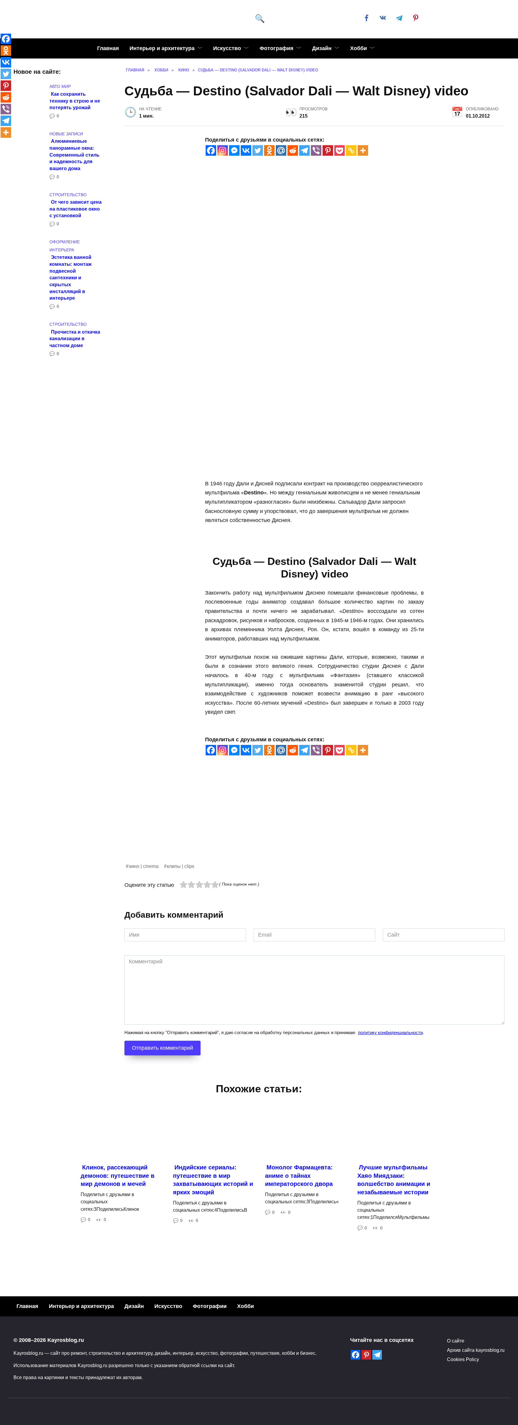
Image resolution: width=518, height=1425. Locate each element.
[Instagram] (222, 150)
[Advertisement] (304, 820)
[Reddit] (292, 150)
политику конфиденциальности (390, 1032)
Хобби (358, 48)
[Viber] (316, 150)
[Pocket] (339, 150)
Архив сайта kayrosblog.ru (476, 1350)
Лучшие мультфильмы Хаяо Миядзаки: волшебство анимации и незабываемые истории (393, 1180)
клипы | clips (180, 866)
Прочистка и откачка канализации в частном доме (74, 338)
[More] (363, 150)
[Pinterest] (328, 150)
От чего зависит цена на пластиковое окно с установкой (75, 208)
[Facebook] (211, 150)
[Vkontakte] (246, 150)
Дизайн (322, 48)
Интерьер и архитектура (162, 48)
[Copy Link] (351, 150)
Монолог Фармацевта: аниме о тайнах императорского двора (299, 1175)
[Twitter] (257, 150)
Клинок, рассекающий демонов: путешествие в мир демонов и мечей (117, 1175)
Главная (108, 48)
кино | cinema (144, 866)
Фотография (276, 48)
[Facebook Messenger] (234, 150)
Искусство (227, 48)
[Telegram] (304, 150)
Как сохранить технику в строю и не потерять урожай (74, 100)
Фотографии (210, 1306)
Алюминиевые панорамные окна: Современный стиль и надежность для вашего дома (74, 154)
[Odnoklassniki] (269, 150)
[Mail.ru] (281, 150)
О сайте (455, 1340)
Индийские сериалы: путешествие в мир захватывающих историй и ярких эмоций (213, 1180)
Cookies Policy (463, 1359)
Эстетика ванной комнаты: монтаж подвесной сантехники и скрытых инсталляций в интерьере (70, 277)
